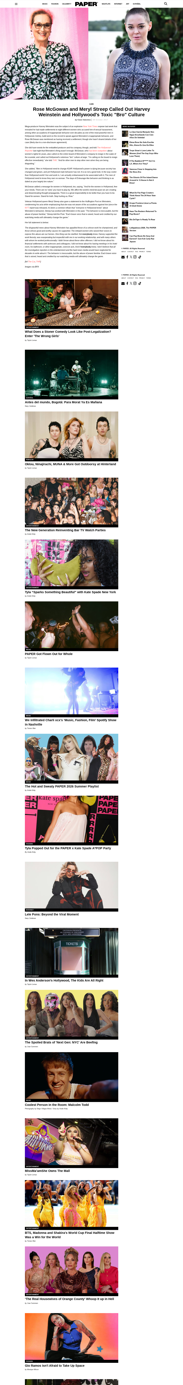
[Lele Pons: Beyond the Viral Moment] (71, 885)
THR (38, 262)
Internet (118, 4)
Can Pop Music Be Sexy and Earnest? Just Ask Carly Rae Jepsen (141, 239)
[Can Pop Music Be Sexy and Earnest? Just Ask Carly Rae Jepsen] (125, 238)
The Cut (31, 262)
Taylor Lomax (32, 340)
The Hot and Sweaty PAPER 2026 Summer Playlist (62, 786)
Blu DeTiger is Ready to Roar (142, 219)
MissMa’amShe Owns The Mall (47, 1171)
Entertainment (32, 327)
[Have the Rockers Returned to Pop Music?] (125, 213)
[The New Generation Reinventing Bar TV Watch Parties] (71, 501)
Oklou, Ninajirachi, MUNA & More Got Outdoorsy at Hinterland (70, 464)
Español (137, 4)
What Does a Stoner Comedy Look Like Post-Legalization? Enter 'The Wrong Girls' (68, 334)
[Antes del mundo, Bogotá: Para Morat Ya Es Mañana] (71, 373)
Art (127, 4)
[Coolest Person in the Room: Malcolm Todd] (71, 1075)
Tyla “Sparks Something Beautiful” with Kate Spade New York (70, 592)
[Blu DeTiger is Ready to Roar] (125, 221)
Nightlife (106, 4)
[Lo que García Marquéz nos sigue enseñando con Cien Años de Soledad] (125, 134)
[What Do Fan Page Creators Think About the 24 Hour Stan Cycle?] (125, 194)
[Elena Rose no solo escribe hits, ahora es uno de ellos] (125, 144)
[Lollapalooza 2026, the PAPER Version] (125, 229)
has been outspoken (98, 151)
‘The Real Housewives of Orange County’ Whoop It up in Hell (69, 1299)
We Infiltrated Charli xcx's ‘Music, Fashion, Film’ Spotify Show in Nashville (70, 722)
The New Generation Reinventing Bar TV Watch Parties (65, 530)
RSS (136, 251)
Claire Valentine (84, 120)
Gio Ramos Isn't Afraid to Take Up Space (55, 1365)
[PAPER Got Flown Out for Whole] (71, 624)
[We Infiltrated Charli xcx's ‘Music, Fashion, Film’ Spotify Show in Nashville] (71, 691)
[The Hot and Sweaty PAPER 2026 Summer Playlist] (71, 757)
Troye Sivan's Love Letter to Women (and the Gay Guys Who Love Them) (143, 153)
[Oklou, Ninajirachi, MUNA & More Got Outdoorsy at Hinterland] (71, 434)
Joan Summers (32, 1047)
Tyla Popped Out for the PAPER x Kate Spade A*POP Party (68, 848)
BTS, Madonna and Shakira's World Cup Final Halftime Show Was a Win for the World (69, 1235)
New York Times (90, 126)
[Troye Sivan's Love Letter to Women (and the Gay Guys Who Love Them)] (125, 152)
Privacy (142, 251)
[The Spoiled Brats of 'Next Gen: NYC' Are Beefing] (71, 1013)
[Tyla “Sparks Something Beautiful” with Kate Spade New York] (71, 562)
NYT (27, 208)
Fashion (54, 4)
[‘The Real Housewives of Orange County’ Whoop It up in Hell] (71, 1269)
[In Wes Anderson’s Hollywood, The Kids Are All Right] (71, 951)
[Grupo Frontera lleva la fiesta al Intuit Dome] (125, 205)
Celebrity (66, 4)
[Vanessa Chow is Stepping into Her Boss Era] (125, 171)
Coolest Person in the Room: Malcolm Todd (57, 1104)
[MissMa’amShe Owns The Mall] (71, 1141)
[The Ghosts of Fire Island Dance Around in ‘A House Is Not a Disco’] (125, 179)
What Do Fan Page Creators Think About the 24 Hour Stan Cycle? (142, 195)
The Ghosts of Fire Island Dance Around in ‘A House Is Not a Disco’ (143, 180)
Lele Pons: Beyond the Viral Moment (52, 914)
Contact (130, 251)
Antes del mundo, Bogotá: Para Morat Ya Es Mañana (63, 402)
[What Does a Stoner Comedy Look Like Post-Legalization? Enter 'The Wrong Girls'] (71, 302)
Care (91, 104)
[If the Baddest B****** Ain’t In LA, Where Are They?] (125, 163)
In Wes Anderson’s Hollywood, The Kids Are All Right (64, 980)
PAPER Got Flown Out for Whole (49, 654)
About (123, 251)
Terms (148, 251)
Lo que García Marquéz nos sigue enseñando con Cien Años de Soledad (141, 135)
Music (45, 4)
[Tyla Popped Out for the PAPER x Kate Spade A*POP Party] (71, 819)
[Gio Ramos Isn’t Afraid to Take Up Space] (71, 1336)
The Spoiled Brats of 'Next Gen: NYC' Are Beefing (61, 1042)
